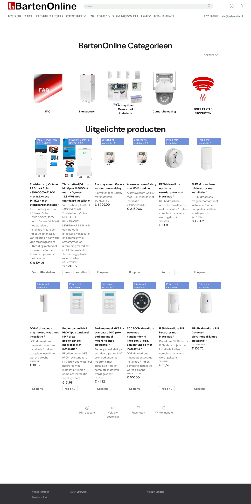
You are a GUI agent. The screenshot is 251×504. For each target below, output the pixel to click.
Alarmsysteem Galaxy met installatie (45, 454)
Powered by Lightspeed (155, 491)
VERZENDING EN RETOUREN (49, 16)
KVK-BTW (146, 16)
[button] (42, 6)
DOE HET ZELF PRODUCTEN (118, 454)
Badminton (74, 449)
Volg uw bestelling (113, 414)
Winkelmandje (164, 412)
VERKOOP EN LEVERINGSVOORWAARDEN (117, 16)
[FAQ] (48, 80)
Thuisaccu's (112, 449)
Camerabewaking (76, 454)
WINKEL (28, 16)
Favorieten (138, 412)
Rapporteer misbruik (39, 497)
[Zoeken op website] (209, 5)
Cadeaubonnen (152, 476)
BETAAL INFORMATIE (164, 16)
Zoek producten (152, 449)
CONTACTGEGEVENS (76, 16)
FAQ (92, 16)
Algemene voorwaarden (40, 491)
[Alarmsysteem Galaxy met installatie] (126, 80)
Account (150, 454)
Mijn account (87, 412)
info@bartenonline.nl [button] (232, 16)
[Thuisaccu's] (87, 80)
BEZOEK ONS (14, 16)
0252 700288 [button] (211, 16)
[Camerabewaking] (164, 80)
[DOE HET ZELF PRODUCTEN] (203, 80)
